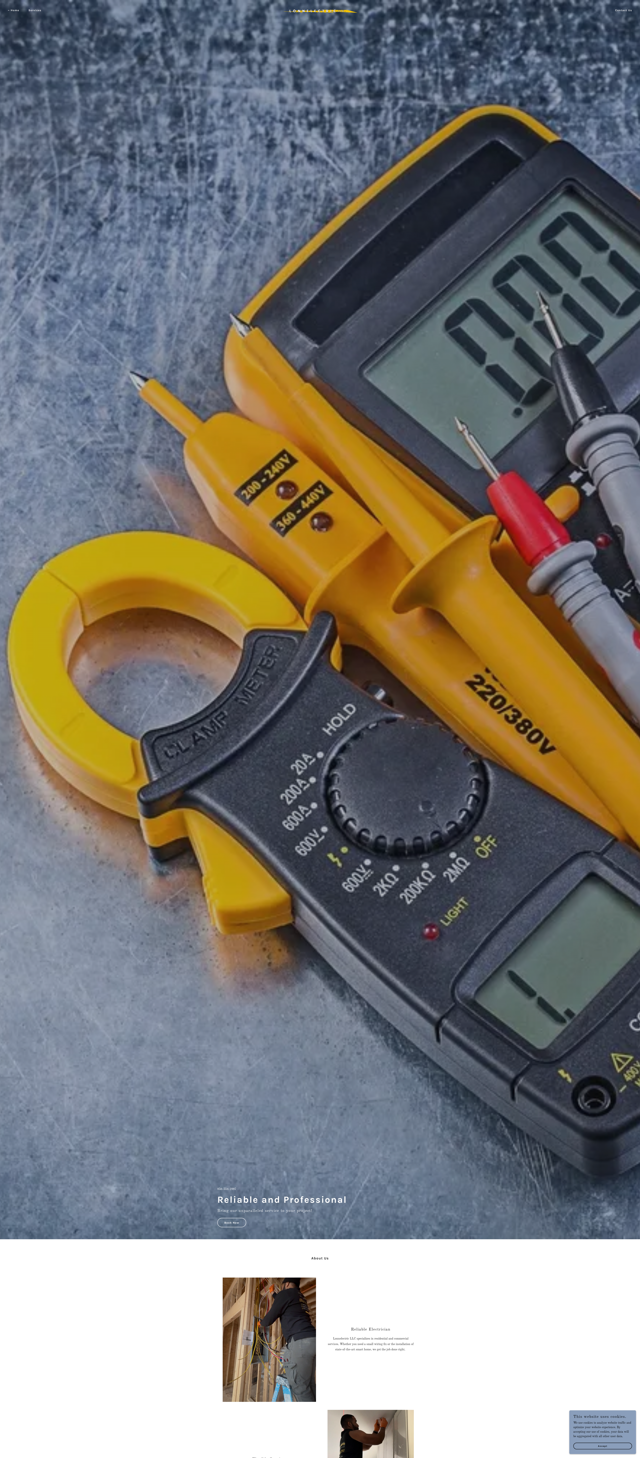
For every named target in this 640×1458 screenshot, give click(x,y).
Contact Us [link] (623, 10)
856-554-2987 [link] (226, 1189)
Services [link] (34, 10)
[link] (320, 10)
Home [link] (15, 10)
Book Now (231, 1222)
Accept (603, 1446)
